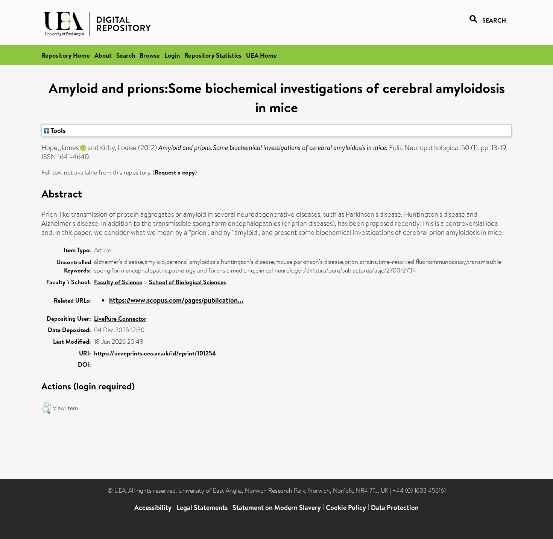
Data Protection (395, 507)
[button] (47, 408)
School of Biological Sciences (187, 282)
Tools (57, 130)
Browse (150, 55)
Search (125, 55)
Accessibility (153, 507)
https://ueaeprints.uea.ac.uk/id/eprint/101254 (155, 353)
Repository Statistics (213, 55)
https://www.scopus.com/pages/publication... (176, 300)
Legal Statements (202, 507)
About (103, 55)
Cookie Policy (346, 507)
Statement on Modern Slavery (276, 507)
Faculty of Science (118, 282)
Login (172, 55)
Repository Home (65, 55)
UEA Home (261, 55)
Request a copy (175, 172)
